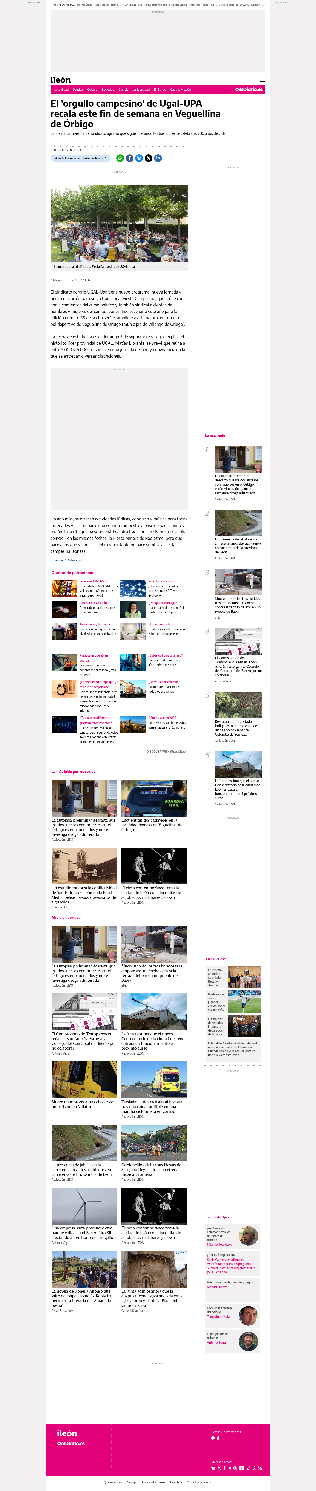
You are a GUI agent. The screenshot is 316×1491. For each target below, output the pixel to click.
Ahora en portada (66, 917)
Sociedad (108, 89)
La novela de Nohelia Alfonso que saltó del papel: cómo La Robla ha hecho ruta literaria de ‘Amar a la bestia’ (81, 1298)
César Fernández (62, 1310)
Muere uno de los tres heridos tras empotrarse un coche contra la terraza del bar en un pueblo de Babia (151, 973)
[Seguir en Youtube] (242, 1468)
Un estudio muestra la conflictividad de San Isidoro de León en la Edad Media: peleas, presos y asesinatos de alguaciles (84, 895)
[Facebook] (129, 158)
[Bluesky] (139, 158)
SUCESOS (244, 4)
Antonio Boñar (216, 1342)
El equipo (131, 1482)
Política (78, 89)
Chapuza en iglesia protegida (203, 4)
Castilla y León (180, 89)
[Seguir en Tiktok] (249, 1468)
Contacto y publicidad (199, 1482)
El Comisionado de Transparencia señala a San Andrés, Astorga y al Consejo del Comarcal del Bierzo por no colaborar (84, 1041)
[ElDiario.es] (249, 89)
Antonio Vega (60, 1053)
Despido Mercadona (228, 4)
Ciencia (123, 89)
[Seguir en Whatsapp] (254, 1468)
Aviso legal (176, 1482)
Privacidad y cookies (153, 1482)
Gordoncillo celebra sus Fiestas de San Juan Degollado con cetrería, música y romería (151, 1169)
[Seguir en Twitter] (219, 1468)
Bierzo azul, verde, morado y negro (230, 1282)
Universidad (141, 89)
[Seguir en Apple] (218, 1438)
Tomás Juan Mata (218, 1316)
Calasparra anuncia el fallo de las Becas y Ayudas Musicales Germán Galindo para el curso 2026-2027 (216, 977)
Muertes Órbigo (84, 4)
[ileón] (80, 1433)
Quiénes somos (113, 1482)
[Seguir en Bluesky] (213, 1468)
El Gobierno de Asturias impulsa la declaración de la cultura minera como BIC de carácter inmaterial (216, 1026)
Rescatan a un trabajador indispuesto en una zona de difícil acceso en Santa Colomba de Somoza (236, 727)
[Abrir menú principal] (262, 80)
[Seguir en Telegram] (229, 1468)
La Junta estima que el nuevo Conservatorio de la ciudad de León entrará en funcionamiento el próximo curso (152, 1041)
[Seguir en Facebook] (224, 1468)
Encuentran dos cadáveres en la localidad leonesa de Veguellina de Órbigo (151, 824)
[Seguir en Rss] (260, 1468)
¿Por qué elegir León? (221, 1255)
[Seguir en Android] (213, 1438)
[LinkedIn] (158, 158)
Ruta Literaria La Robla (131, 4)
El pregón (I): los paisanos (217, 1335)
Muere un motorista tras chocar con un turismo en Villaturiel (84, 1104)
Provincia (57, 560)
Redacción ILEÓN (63, 839)
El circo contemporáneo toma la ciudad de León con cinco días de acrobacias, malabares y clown (151, 892)
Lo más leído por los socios (73, 771)
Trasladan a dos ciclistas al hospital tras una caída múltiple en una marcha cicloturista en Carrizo (152, 1106)
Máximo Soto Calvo (220, 1244)
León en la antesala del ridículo (219, 1310)
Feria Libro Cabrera (178, 4)
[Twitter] (148, 158)
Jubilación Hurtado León (262, 4)
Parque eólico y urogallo (155, 4)
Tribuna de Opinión (219, 1217)
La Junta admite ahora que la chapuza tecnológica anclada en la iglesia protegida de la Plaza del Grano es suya (152, 1298)
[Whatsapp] (120, 158)
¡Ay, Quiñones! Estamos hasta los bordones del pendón (218, 1233)
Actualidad (61, 89)
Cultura (92, 89)
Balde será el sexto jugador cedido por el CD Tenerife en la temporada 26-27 (216, 1002)
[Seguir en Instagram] (235, 1468)
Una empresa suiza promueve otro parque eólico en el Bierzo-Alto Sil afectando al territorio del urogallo (82, 1232)
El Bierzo (160, 89)
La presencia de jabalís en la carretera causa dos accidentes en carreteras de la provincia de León (82, 1169)
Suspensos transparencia (107, 4)
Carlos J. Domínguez (134, 1310)
